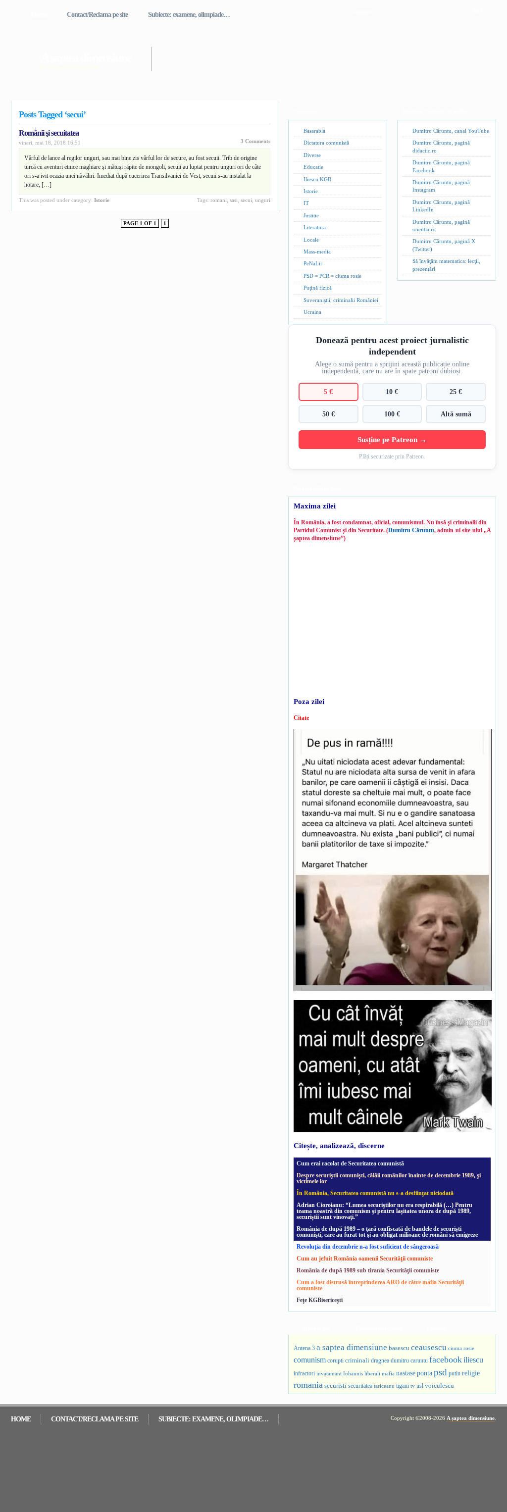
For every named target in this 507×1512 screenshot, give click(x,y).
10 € (392, 392)
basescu (399, 1348)
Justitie (311, 215)
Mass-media (317, 251)
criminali (357, 1360)
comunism (310, 1360)
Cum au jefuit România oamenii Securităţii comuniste (365, 1258)
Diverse (312, 155)
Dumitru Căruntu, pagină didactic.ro (441, 146)
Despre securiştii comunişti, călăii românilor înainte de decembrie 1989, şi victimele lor (389, 1178)
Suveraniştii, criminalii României (341, 300)
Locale (311, 240)
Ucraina (312, 312)
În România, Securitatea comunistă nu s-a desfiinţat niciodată (375, 1193)
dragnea (380, 1360)
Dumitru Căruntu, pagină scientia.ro (441, 225)
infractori (304, 1373)
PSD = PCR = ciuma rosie (332, 276)
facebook (445, 1359)
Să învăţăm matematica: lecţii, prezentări (446, 264)
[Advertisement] (309, 53)
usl (419, 1386)
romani (218, 200)
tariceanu (384, 1386)
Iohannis (353, 1373)
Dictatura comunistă (326, 143)
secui (246, 200)
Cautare (361, 11)
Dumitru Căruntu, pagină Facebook (441, 166)
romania (308, 1385)
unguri (262, 200)
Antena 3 (304, 1348)
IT (306, 203)
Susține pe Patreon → (392, 439)
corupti (335, 1360)
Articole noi (316, 1328)
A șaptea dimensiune (86, 57)
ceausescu (429, 1347)
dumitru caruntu (409, 1360)
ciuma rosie (461, 1348)
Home (39, 14)
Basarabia (314, 131)
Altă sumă (456, 414)
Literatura (315, 227)
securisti (335, 1385)
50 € (328, 414)
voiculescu (439, 1385)
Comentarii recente (379, 1328)
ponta (424, 1373)
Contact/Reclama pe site (97, 14)
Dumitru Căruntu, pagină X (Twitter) (443, 245)
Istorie (101, 200)
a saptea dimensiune (351, 1347)
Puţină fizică (318, 288)
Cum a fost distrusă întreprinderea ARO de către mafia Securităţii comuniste (380, 1285)
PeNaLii (313, 263)
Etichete (436, 1328)
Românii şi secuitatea (49, 133)
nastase (405, 1373)
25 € (456, 392)
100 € (392, 414)
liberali (372, 1373)
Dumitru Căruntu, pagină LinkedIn (441, 205)
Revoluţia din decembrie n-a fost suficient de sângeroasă (368, 1246)
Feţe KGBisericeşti (320, 1300)
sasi (234, 200)
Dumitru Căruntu (411, 530)
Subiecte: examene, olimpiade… (189, 14)
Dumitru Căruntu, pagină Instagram (441, 186)
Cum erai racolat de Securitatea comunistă (350, 1163)
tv (412, 1386)
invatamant (329, 1373)
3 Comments (255, 141)
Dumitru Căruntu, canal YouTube (450, 131)
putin (454, 1373)
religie (471, 1373)
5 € (328, 392)
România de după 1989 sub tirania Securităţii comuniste (368, 1270)
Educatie (313, 167)
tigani (402, 1385)
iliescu (473, 1360)
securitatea (360, 1385)
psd (440, 1372)
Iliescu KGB (317, 179)
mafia (388, 1373)
